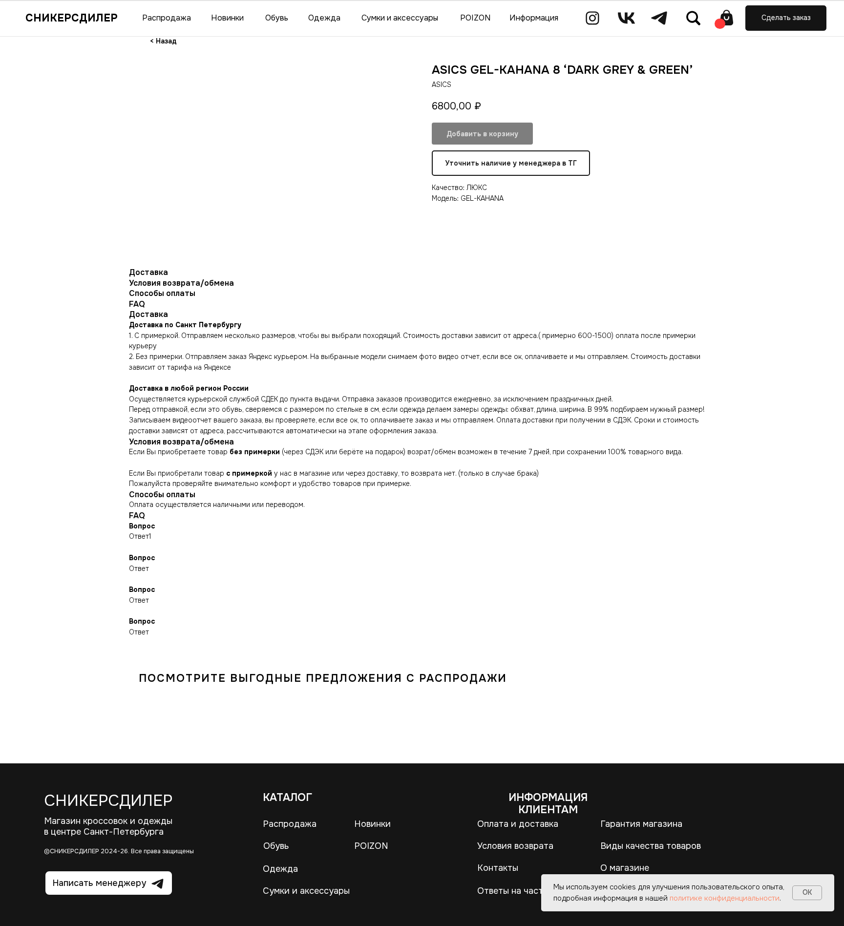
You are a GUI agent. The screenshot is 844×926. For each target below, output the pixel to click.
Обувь (276, 846)
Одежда (280, 868)
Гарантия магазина (641, 824)
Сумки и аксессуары (306, 890)
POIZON (371, 846)
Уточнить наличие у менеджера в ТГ (511, 163)
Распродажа (289, 824)
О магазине (624, 868)
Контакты (497, 868)
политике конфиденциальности (725, 898)
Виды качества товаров (650, 846)
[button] (785, 18)
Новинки (372, 824)
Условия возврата (515, 846)
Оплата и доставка (517, 824)
